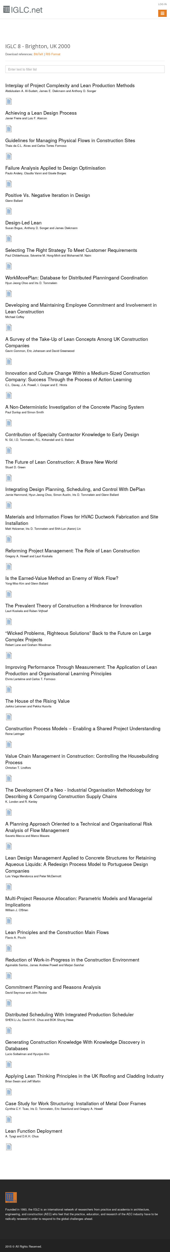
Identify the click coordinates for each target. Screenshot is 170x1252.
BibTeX (38, 54)
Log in (162, 4)
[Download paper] (8, 101)
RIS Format (53, 54)
